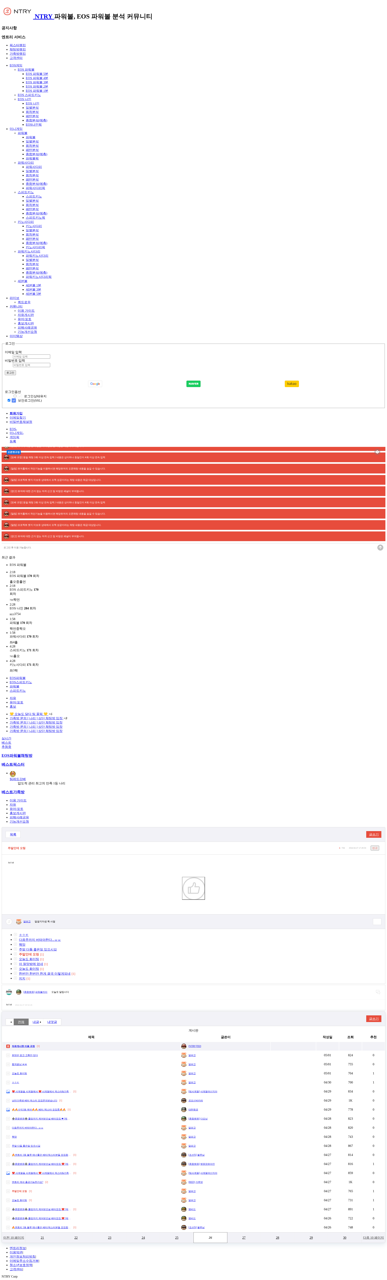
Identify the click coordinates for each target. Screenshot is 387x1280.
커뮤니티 (16, 306)
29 (311, 1237)
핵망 (22, 944)
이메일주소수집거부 (24, 1260)
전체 (21, 1022)
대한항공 (193, 1109)
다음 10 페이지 (373, 1237)
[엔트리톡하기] (378, 992)
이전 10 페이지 (13, 1237)
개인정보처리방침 (22, 1256)
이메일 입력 (13, 352)
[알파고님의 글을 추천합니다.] (193, 888)
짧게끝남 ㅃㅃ (19, 1064)
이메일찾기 (18, 417)
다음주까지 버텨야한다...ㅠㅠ (40, 939)
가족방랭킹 (18, 53)
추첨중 (6, 747)
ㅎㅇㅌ (24, 935)
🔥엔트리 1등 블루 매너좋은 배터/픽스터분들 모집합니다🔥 (41, 1155)
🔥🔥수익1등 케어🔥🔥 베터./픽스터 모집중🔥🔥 (39, 1109)
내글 (36, 1022)
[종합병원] (29, 992)
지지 (22, 978)
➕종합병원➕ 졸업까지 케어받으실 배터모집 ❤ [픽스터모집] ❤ (41, 1118)
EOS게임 (16, 65)
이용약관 (16, 1252)
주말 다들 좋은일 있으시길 (38, 949)
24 (143, 1237)
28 (277, 1237)
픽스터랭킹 (18, 45)
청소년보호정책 (21, 1265)
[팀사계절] (194, 1091)
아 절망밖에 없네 (31, 964)
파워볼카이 (41, 992)
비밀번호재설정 (21, 422)
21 (42, 1237)
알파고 (27, 921)
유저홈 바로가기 (377, 921)
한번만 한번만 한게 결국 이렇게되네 (45, 973)
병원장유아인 (207, 1164)
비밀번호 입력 (15, 360)
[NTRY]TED (194, 1046)
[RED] (191, 1182)
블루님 (201, 1155)
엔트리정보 (18, 1248)
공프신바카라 (195, 1100)
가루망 (199, 1182)
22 (76, 1237)
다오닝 (204, 1118)
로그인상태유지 (35, 396)
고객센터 (16, 58)
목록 (13, 834)
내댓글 (52, 1022)
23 (109, 1237)
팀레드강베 (18, 779)
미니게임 (16, 128)
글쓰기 (374, 834)
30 (344, 1237)
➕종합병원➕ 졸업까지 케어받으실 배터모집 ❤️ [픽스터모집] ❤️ (41, 1164)
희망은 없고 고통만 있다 (25, 1055)
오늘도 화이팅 (29, 959)
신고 (375, 847)
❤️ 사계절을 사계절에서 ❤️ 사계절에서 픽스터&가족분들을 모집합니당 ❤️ (41, 1091)
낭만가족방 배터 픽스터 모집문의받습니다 (34, 1100)
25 (176, 1237)
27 (244, 1237)
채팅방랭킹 (18, 49)
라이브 (14, 298)
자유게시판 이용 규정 (23, 1046)
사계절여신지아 (208, 1091)
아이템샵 (16, 336)
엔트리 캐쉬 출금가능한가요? (27, 1182)
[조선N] (192, 1155)
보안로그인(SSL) (30, 400)
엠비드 (192, 1209)
